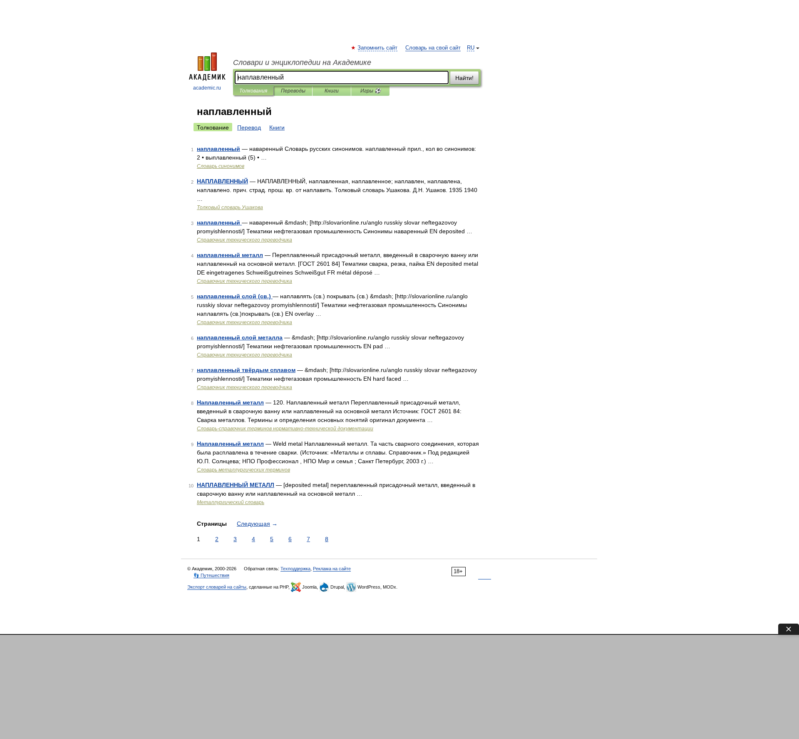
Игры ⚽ (370, 91)
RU (470, 48)
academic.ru (207, 88)
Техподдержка (295, 568)
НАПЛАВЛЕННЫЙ (222, 181)
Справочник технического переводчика (244, 240)
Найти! (464, 78)
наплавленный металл (230, 255)
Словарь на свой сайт (433, 48)
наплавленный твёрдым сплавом (246, 370)
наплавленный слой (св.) (235, 296)
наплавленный (218, 148)
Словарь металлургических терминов (243, 470)
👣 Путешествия (211, 575)
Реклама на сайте (332, 568)
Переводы (293, 91)
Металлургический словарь (230, 502)
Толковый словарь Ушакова (230, 207)
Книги (332, 91)
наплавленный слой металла (240, 337)
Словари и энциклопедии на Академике (302, 62)
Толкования (253, 91)
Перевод (249, 127)
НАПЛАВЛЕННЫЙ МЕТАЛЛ (235, 485)
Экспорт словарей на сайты (216, 586)
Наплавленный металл (230, 402)
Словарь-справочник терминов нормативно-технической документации (285, 429)
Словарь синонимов (220, 166)
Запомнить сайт (377, 48)
